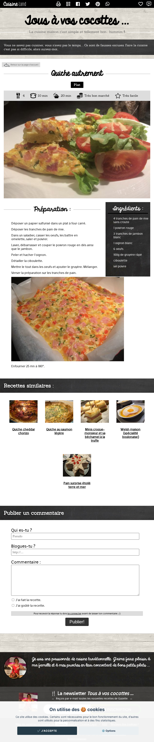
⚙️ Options (109, 730)
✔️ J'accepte (47, 730)
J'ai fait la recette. (28, 600)
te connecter (74, 613)
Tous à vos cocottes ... (77, 21)
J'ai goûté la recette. (30, 605)
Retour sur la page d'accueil (24, 64)
